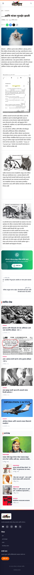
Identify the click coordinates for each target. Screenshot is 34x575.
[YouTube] (3, 526)
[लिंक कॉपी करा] (17, 25)
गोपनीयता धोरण (5, 546)
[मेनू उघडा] (3, 3)
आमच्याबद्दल (4, 539)
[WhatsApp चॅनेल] (7, 526)
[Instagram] (11, 526)
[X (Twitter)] (20, 526)
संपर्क (3, 542)
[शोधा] (31, 3)
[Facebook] (15, 526)
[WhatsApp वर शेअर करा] (7, 25)
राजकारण (7, 11)
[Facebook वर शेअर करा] (10, 25)
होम (2, 11)
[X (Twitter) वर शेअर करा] (13, 25)
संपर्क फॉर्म (5, 558)
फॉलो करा (18, 265)
